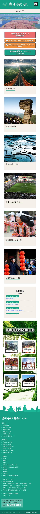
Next (39, 21)
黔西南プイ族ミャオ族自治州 (10, 475)
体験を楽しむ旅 (7, 444)
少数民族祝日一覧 (7, 452)
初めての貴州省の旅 (8, 481)
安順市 (4, 463)
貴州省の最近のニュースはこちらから (20, 52)
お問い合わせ (6, 495)
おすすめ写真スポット (9, 436)
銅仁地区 (5, 469)
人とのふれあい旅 (7, 442)
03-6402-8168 (14, 505)
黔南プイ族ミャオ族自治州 (10, 465)
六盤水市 (5, 473)
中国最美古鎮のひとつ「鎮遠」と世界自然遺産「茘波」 (17, 483)
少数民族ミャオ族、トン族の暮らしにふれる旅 (15, 485)
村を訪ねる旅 (6, 434)
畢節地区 (5, 471)
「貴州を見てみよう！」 (20, 35)
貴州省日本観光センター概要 (10, 493)
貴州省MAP (6, 425)
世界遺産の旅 (6, 429)
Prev (1, 21)
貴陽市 (4, 458)
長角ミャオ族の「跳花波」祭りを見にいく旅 (14, 488)
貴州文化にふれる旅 (8, 450)
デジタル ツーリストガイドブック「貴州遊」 (21, 40)
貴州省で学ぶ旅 (7, 448)
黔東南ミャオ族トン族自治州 (10, 467)
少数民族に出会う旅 (8, 446)
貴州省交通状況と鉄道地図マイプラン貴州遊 (14, 490)
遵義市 (4, 460)
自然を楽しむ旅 (7, 432)
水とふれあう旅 (7, 427)
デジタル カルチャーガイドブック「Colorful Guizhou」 (21, 45)
